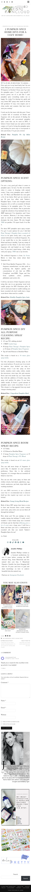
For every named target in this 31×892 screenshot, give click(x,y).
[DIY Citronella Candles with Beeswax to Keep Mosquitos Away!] (8, 594)
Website (3, 715)
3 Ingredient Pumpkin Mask (19, 393)
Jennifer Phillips (8, 26)
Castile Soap (13, 344)
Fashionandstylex (10, 657)
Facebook (21, 575)
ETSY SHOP (26, 887)
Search (15, 874)
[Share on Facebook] (8, 636)
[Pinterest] (4, 2)
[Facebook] (7, 2)
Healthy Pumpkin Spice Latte (20, 297)
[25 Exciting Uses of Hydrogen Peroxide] (23, 594)
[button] (29, 2)
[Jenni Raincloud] (15, 9)
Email (3, 707)
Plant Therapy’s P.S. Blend (17, 456)
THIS (2, 222)
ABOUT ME (20, 886)
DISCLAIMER (10, 887)
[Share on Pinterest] (10, 636)
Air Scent (26, 255)
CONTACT (18, 887)
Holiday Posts (19, 638)
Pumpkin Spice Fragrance (20, 349)
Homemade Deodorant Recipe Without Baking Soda (22, 631)
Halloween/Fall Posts (9, 638)
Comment (5, 682)
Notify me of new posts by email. (9, 724)
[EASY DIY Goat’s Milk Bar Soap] (8, 618)
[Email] (12, 2)
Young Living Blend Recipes (19, 501)
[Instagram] (1, 2)
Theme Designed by (15, 890)
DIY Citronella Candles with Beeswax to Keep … (8, 606)
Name (3, 700)
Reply (4, 668)
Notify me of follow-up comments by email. (11, 721)
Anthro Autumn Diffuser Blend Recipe (24, 643)
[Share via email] (6, 636)
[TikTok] (13, 542)
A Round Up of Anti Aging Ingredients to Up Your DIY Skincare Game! (8, 644)
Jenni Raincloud (10, 886)
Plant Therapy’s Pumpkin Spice (19, 346)
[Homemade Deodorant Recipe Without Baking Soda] (23, 618)
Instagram (13, 575)
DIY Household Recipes (21, 26)
